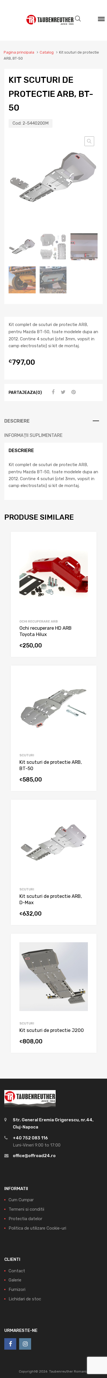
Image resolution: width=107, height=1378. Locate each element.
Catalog (47, 52)
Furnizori (17, 1289)
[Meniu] (101, 20)
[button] (89, 141)
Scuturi (26, 755)
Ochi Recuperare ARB (38, 621)
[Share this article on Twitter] (62, 392)
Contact (17, 1270)
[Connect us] (10, 1343)
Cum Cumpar (21, 1199)
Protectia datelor (25, 1218)
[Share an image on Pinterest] (72, 392)
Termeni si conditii (26, 1209)
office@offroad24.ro (34, 1155)
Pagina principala (19, 52)
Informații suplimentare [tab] (33, 435)
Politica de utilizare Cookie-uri (37, 1228)
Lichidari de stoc (25, 1299)
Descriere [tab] (17, 421)
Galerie (15, 1280)
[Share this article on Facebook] (52, 392)
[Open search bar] (78, 18)
